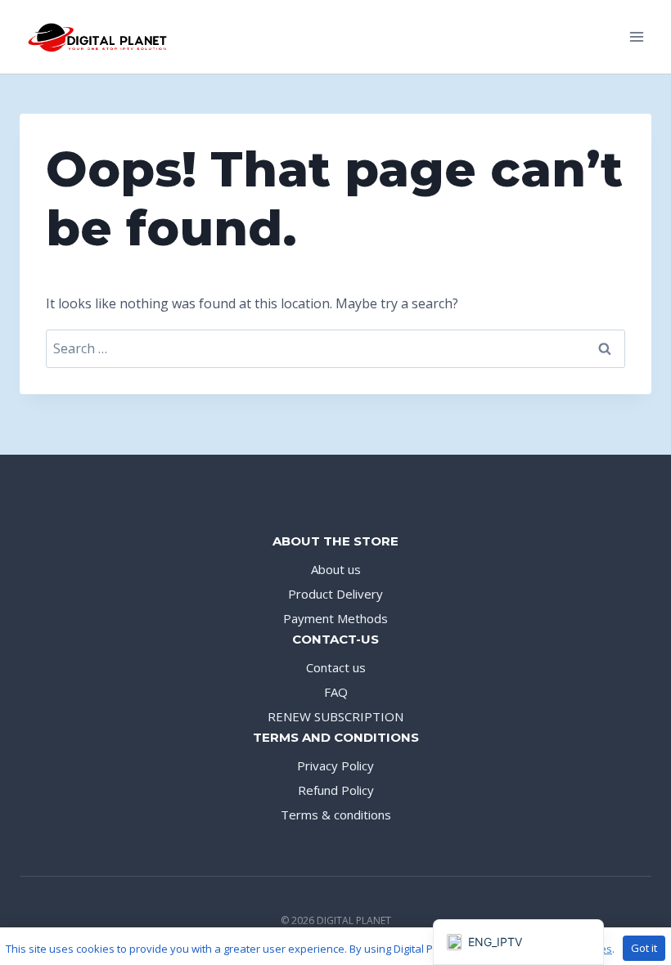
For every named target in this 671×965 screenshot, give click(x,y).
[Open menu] (636, 36)
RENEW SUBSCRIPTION (335, 716)
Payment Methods (335, 618)
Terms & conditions (336, 814)
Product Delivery (335, 594)
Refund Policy (336, 790)
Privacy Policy (335, 765)
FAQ (336, 692)
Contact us (336, 667)
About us (336, 569)
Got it (644, 947)
